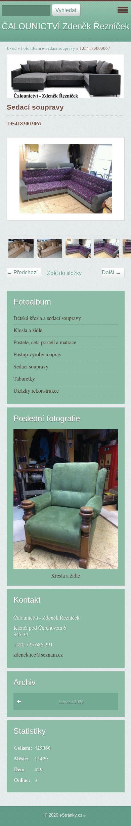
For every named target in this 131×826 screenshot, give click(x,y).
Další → (111, 272)
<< (21, 703)
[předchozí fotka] (18, 178)
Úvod (12, 48)
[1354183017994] (106, 248)
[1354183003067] (78, 248)
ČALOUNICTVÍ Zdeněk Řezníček (65, 26)
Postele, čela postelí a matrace (44, 342)
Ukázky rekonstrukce (36, 390)
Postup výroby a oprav (37, 354)
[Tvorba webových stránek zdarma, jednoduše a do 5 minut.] (85, 815)
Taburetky (24, 378)
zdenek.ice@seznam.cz (38, 654)
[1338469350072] (21, 248)
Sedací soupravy (60, 48)
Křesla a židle (27, 329)
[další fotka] (113, 178)
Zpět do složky (64, 273)
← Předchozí (22, 272)
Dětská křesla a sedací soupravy (47, 317)
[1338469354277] (49, 248)
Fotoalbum (31, 48)
